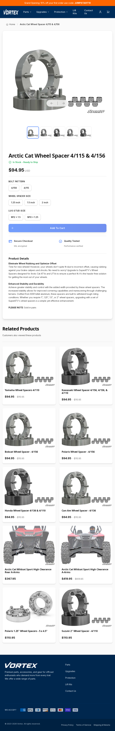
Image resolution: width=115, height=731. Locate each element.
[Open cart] (108, 12)
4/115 (26, 188)
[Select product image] (33, 132)
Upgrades (41, 12)
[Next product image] (63, 103)
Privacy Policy (67, 725)
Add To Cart (57, 228)
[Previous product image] (52, 103)
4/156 (14, 188)
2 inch (45, 202)
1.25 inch (15, 202)
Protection (59, 12)
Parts (26, 12)
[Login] (100, 12)
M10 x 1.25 (32, 217)
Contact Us (88, 12)
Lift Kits (75, 12)
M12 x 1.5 (16, 217)
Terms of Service (83, 725)
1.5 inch (31, 202)
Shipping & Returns (102, 725)
